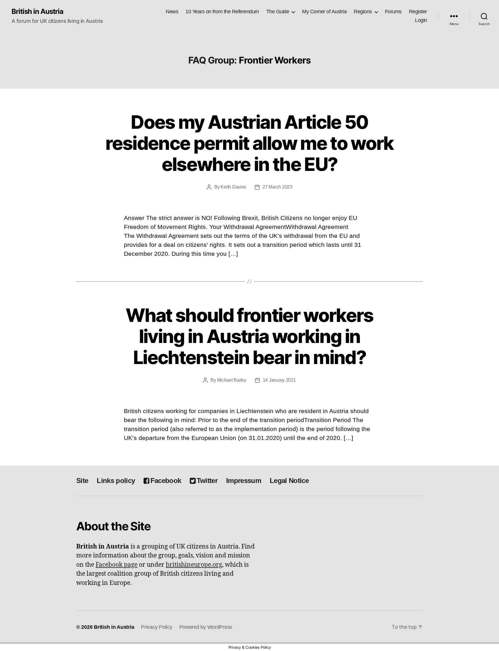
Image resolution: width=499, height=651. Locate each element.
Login (421, 20)
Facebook (165, 480)
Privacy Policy (156, 627)
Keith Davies (233, 186)
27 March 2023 (277, 186)
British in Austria (37, 11)
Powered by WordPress (205, 627)
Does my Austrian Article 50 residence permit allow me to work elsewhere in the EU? (249, 143)
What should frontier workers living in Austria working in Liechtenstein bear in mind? (249, 336)
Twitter (207, 480)
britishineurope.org (194, 565)
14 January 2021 (279, 380)
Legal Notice (289, 480)
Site (82, 480)
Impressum (243, 480)
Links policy (116, 480)
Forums (393, 11)
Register (418, 11)
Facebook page (116, 565)
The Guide (277, 11)
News (172, 11)
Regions (363, 11)
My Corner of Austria (324, 11)
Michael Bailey (231, 380)
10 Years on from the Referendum (222, 11)
